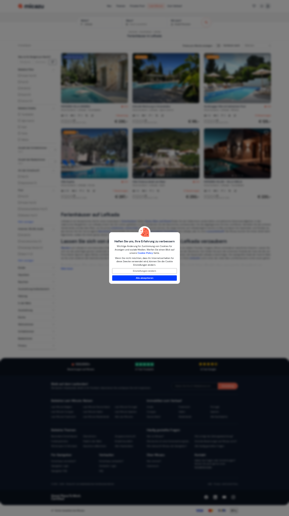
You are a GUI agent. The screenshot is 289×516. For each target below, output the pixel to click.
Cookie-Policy (145, 253)
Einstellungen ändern (144, 270)
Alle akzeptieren (144, 278)
